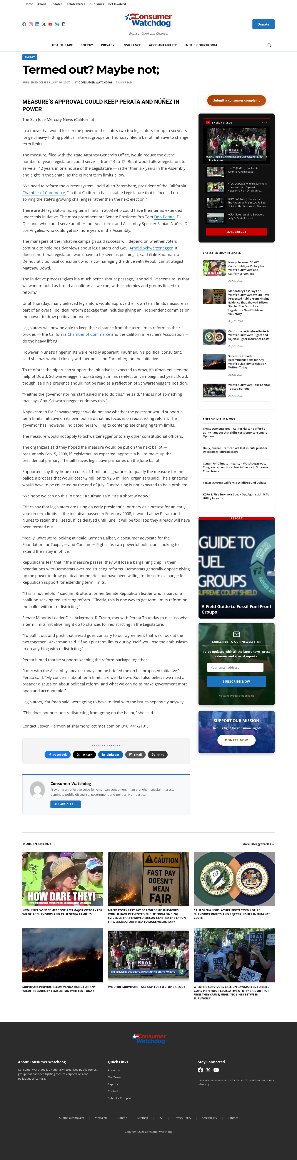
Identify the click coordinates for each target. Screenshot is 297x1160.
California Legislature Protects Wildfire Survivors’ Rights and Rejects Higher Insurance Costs (249, 335)
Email (138, 754)
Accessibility (209, 1118)
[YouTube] (50, 24)
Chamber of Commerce (43, 192)
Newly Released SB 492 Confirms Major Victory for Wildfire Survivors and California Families (246, 268)
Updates (56, 4)
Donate (122, 1118)
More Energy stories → (258, 844)
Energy (87, 45)
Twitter (86, 754)
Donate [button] (263, 24)
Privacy (108, 45)
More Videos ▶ (237, 231)
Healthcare (62, 45)
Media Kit (101, 1118)
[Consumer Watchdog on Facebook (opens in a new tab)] (200, 1071)
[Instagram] (31, 24)
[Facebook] (24, 24)
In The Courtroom (201, 45)
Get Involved (117, 4)
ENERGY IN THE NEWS (219, 419)
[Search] (269, 45)
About (41, 4)
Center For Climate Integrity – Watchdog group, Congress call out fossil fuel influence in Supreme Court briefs (235, 467)
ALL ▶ (264, 122)
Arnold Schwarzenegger (151, 248)
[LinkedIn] (37, 24)
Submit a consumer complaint (236, 100)
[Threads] (63, 24)
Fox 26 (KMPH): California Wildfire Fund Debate (234, 483)
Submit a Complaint (120, 1098)
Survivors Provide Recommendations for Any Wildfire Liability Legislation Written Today (247, 362)
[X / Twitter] (44, 24)
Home (29, 4)
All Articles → (65, 804)
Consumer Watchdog (95, 82)
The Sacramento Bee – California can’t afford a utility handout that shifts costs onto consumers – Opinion (236, 432)
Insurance (131, 45)
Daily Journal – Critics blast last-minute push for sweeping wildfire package (235, 450)
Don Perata (164, 216)
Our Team (114, 1077)
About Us (114, 1070)
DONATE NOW (236, 740)
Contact (113, 1091)
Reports (113, 1084)
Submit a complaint (71, 1118)
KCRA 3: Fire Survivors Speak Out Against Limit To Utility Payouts (236, 496)
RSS (161, 1118)
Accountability (163, 45)
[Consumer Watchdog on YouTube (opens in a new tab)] (216, 1071)
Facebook (60, 754)
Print (160, 754)
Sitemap (142, 1118)
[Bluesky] (57, 24)
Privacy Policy (182, 1118)
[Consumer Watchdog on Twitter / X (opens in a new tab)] (208, 1071)
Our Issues (96, 4)
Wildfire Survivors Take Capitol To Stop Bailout (249, 387)
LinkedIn (113, 754)
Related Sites (76, 4)
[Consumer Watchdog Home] (149, 1038)
